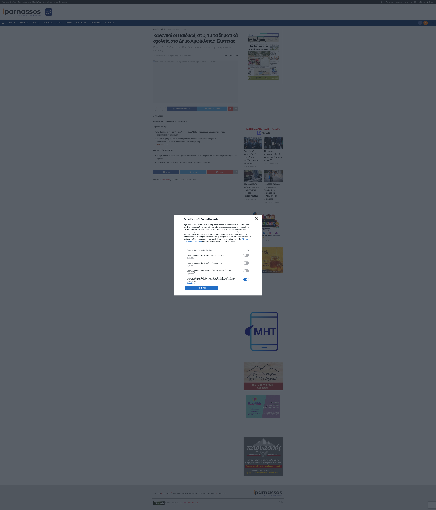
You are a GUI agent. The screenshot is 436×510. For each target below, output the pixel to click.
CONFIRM (201, 288)
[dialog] (218, 255)
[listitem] (218, 250)
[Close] (257, 219)
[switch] (246, 255)
